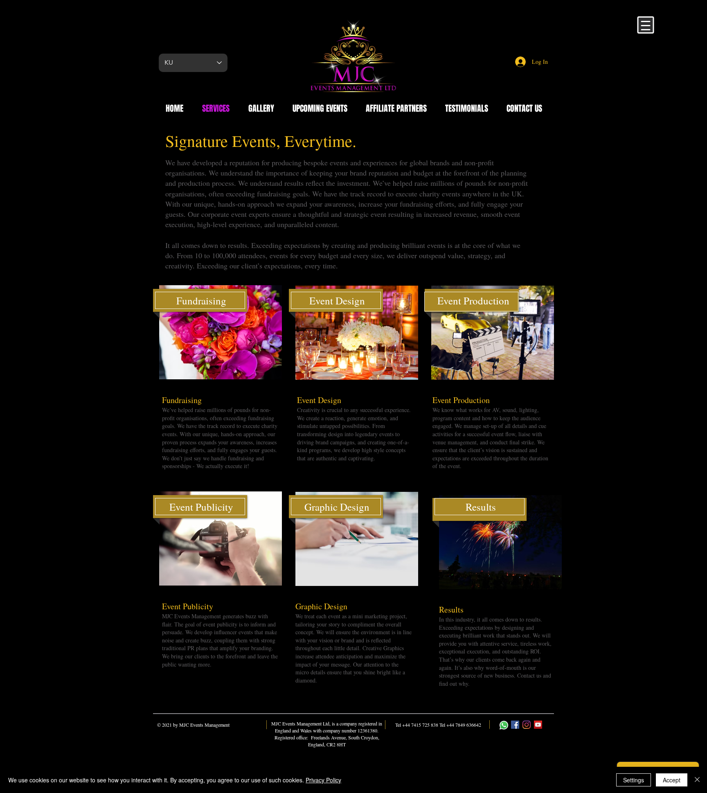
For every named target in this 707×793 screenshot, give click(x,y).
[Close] (697, 779)
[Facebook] (515, 725)
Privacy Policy (323, 780)
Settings (633, 780)
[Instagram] (526, 725)
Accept (671, 780)
